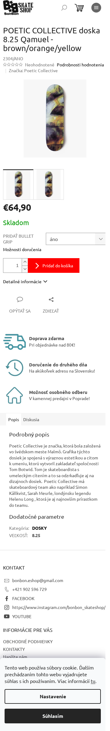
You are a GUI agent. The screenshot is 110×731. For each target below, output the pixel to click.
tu (93, 681)
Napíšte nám (15, 656)
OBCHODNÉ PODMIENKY (28, 641)
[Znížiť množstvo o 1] (25, 269)
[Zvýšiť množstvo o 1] (25, 261)
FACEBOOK (23, 598)
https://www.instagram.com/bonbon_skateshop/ (58, 607)
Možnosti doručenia (22, 249)
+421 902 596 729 (29, 589)
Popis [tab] (13, 419)
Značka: (33, 70)
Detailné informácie (22, 281)
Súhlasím (52, 716)
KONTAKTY (14, 649)
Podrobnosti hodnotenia (80, 64)
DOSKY (39, 528)
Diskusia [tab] (31, 419)
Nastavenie (53, 696)
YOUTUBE (21, 616)
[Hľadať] (64, 8)
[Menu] (96, 8)
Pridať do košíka (57, 265)
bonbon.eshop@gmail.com (37, 580)
